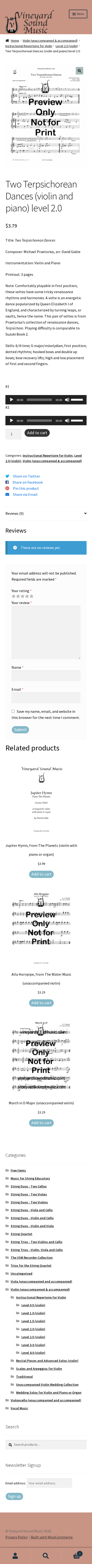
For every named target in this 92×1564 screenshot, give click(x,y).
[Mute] (67, 399)
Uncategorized (21, 1273)
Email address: (16, 1483)
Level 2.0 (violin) (67, 46)
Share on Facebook (28, 482)
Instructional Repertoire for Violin (28, 46)
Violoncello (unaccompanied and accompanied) (46, 1400)
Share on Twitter (26, 476)
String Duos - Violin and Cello (32, 1218)
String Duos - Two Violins (29, 1202)
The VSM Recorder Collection (32, 1257)
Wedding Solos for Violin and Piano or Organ (48, 1392)
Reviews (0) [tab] (14, 513)
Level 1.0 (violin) (33, 1313)
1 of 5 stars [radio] (13, 596)
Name (18, 667)
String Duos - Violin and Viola (32, 1226)
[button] (79, 71)
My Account (15, 1556)
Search (46, 1556)
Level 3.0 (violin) (33, 1345)
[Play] (11, 399)
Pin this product (26, 488)
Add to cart (37, 432)
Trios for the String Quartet (31, 1265)
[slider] (77, 399)
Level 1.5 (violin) (33, 1321)
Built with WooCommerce (52, 1537)
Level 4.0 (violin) (33, 1353)
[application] (46, 399)
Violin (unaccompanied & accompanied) (50, 40)
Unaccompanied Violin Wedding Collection (47, 1384)
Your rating (22, 590)
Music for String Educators (30, 1178)
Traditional (24, 1376)
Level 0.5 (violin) (33, 1305)
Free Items (18, 1170)
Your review (22, 602)
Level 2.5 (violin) (33, 1337)
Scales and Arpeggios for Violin (39, 1368)
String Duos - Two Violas (29, 1194)
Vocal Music (19, 1408)
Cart (70, 1552)
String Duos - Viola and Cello (32, 1210)
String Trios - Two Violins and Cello (36, 1242)
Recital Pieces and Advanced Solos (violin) (47, 1361)
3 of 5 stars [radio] (22, 596)
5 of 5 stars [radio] (31, 596)
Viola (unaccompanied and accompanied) (41, 1281)
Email (17, 689)
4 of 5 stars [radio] (27, 596)
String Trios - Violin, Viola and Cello (37, 1250)
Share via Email (25, 494)
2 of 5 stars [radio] (18, 596)
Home (15, 40)
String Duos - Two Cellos (29, 1186)
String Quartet (21, 1234)
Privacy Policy (16, 1537)
